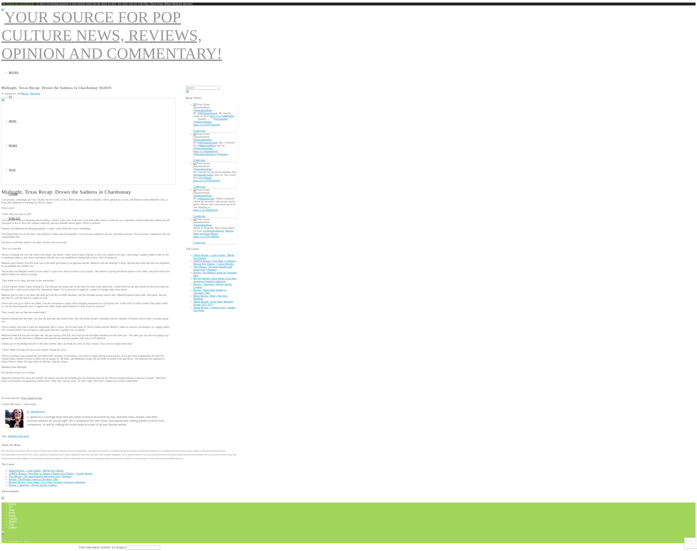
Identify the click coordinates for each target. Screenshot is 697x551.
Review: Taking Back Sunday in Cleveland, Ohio (209, 291)
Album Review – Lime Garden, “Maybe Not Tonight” (36, 470)
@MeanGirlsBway (206, 145)
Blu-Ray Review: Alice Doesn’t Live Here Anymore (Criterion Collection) (215, 280)
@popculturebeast (202, 110)
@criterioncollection (213, 231)
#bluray (214, 233)
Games (13, 194)
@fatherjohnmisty (202, 122)
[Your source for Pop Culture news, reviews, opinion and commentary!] (119, 53)
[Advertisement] (348, 58)
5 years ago (199, 186)
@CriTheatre (205, 178)
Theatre (13, 521)
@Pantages (222, 154)
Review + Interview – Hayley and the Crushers (33, 485)
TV (10, 97)
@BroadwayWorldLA (204, 154)
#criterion (205, 233)
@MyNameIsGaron (207, 113)
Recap (25, 93)
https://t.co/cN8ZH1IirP (205, 210)
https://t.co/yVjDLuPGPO (206, 180)
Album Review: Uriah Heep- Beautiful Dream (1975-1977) (213, 303)
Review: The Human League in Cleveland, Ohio (33, 479)
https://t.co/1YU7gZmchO (206, 124)
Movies (14, 72)
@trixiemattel (220, 119)
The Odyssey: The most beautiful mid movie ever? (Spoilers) (212, 268)
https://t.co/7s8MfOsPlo (222, 116)
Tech (12, 170)
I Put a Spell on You (31, 398)
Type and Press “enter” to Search (102, 547)
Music (13, 121)
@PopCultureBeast (203, 148)
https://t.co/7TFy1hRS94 (206, 236)
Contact (13, 527)
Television (35, 93)
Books (13, 145)
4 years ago (199, 130)
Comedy (13, 518)
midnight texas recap (18, 436)
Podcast (14, 218)
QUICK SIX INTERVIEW (20, 4)
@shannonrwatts (205, 198)
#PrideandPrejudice (203, 175)
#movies (229, 231)
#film (196, 233)
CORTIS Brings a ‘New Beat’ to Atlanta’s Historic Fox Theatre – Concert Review (214, 262)
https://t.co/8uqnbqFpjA (205, 151)
